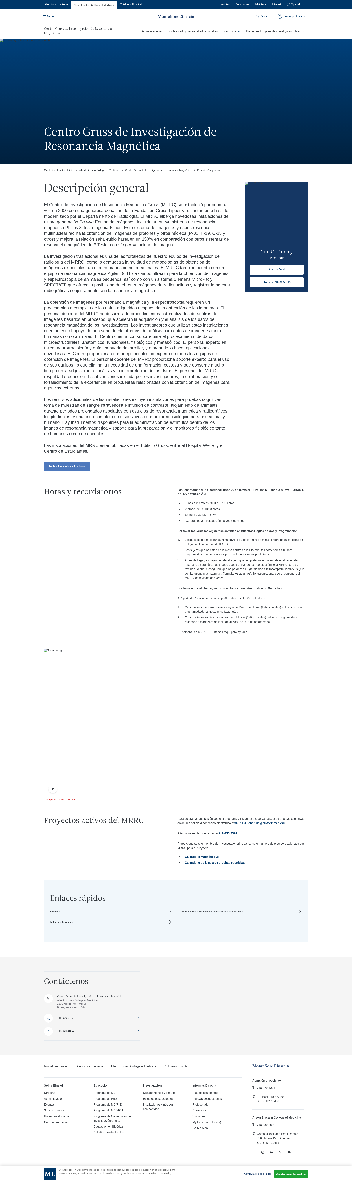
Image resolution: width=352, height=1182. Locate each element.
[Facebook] (253, 1152)
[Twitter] (280, 1152)
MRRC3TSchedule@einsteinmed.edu (260, 823)
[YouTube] (289, 1152)
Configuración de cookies (258, 1173)
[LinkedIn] (271, 1152)
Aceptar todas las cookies (291, 1174)
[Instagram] (262, 1152)
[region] (176, 1174)
